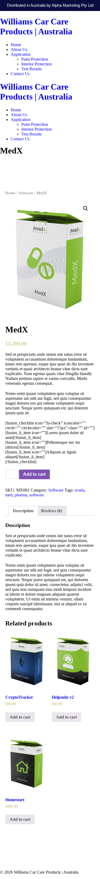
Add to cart (34, 474)
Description (23, 510)
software (36, 495)
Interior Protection (36, 64)
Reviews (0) (51, 510)
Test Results (31, 69)
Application (20, 54)
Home (16, 44)
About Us (19, 49)
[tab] (23, 511)
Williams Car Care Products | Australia (36, 26)
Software (26, 193)
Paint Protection (34, 59)
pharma (21, 495)
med (9, 495)
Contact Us (20, 73)
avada (80, 490)
